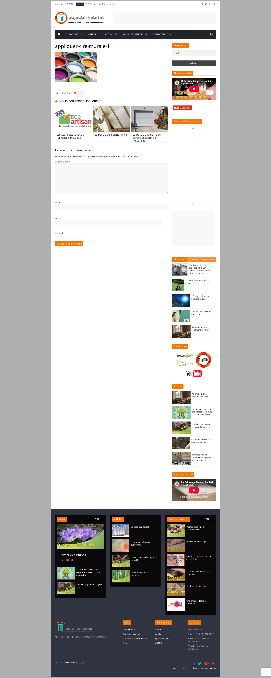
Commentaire (62, 161)
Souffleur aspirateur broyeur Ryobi (201, 425)
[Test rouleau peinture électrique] (181, 309)
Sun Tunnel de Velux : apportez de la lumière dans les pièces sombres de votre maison (200, 269)
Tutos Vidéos (73, 34)
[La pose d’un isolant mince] (111, 107)
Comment (210, 259)
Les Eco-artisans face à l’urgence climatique (70, 136)
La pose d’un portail (140, 527)
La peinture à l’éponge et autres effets (142, 543)
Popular (181, 259)
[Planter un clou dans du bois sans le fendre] (175, 555)
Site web (59, 233)
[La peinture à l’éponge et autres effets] (121, 540)
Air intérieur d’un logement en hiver (200, 328)
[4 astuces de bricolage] (176, 584)
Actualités (111, 34)
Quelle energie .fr (163, 638)
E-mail (59, 218)
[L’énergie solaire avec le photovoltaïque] (181, 294)
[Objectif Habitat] (59, 34)
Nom (58, 202)
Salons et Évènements (135, 34)
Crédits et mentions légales (135, 638)
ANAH (158, 629)
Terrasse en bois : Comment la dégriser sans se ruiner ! (201, 457)
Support (212, 668)
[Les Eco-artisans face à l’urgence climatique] (73, 107)
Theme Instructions (199, 668)
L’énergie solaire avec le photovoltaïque (202, 297)
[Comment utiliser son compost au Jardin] (181, 438)
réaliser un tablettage (196, 541)
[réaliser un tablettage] (176, 540)
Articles (92, 34)
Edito (125, 643)
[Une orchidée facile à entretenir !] (176, 599)
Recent (195, 259)
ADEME (158, 643)
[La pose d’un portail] (121, 525)
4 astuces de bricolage (196, 586)
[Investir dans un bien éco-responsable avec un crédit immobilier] (182, 407)
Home (174, 668)
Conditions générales (132, 634)
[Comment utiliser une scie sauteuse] (176, 569)
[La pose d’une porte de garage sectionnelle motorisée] (149, 107)
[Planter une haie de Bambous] (121, 571)
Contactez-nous (161, 34)
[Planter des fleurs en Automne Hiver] (176, 525)
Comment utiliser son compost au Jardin (201, 441)
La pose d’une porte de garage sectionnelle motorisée (147, 137)
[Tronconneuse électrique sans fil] (121, 556)
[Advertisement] (164, 18)
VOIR (97, 519)
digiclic (158, 634)
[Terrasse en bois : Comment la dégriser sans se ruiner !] (182, 453)
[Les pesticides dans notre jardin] (178, 278)
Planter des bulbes (72, 555)
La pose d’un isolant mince (111, 134)
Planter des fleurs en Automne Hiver (195, 528)
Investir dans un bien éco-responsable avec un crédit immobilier (202, 412)
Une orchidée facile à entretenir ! (196, 602)
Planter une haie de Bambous (140, 574)
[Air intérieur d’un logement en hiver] (182, 325)
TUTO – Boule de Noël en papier (100, 4)
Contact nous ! (129, 629)
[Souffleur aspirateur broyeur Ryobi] (182, 423)
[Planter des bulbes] (80, 525)
